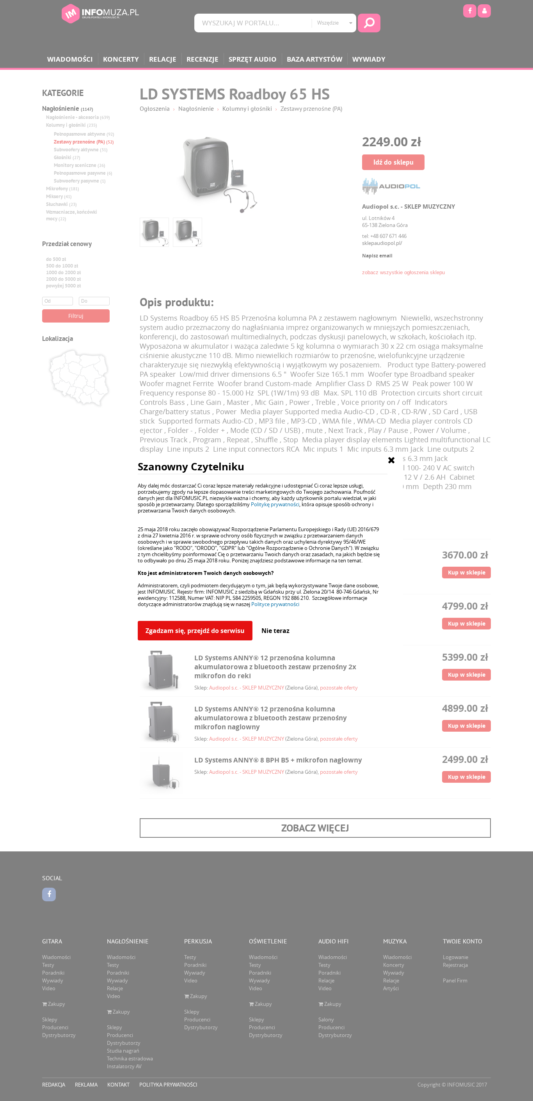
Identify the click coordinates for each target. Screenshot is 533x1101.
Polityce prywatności (275, 604)
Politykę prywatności (275, 504)
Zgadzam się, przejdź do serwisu (195, 630)
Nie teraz (275, 630)
